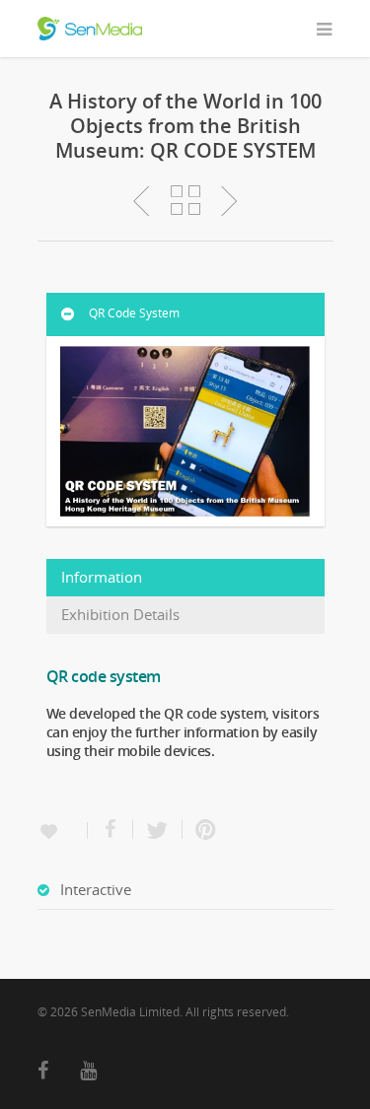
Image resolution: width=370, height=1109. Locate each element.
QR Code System (134, 313)
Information (101, 577)
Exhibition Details (120, 614)
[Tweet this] (158, 829)
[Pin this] (201, 829)
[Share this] (110, 829)
